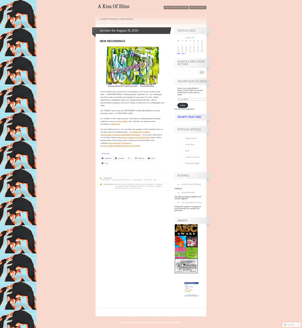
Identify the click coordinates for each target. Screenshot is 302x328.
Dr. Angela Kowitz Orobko (126, 186)
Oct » (184, 54)
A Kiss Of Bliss (113, 6)
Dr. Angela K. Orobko (153, 184)
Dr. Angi (141, 186)
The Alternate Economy (192, 202)
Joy (186, 290)
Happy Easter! (191, 138)
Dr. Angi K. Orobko (154, 186)
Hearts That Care (189, 117)
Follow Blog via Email (192, 81)
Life (155, 180)
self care (128, 188)
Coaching (140, 184)
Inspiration (137, 180)
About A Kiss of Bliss (198, 7)
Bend (187, 150)
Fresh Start (190, 144)
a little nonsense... (193, 157)
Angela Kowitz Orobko (125, 184)
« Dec (178, 54)
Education (105, 180)
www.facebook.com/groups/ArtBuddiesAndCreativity (120, 135)
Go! (201, 72)
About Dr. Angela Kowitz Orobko (176, 7)
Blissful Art (116, 124)
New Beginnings (112, 41)
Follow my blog (191, 294)
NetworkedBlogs (189, 283)
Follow (182, 105)
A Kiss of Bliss (122, 121)
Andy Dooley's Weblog (191, 184)
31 (202, 51)
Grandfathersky (188, 192)
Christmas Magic (192, 163)
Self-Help (137, 188)
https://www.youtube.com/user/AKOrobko (134, 137)
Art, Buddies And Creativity (139, 132)
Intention (148, 180)
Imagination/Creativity (121, 180)
